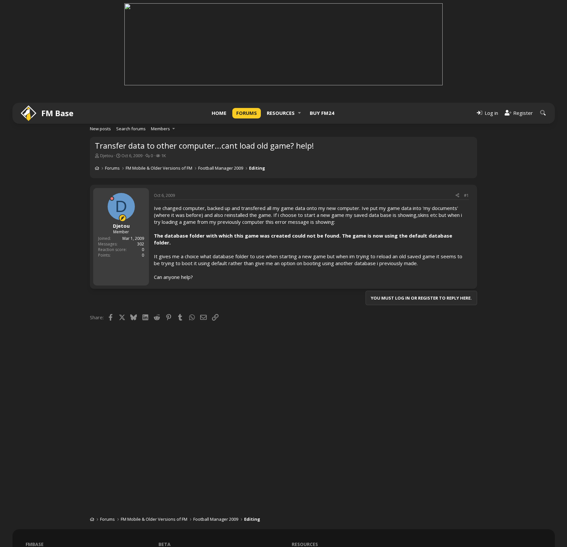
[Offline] (112, 198)
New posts (100, 129)
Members (160, 129)
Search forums (131, 129)
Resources (281, 113)
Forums (246, 113)
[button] (299, 113)
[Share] (457, 196)
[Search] (543, 113)
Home (219, 113)
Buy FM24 (322, 113)
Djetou (106, 155)
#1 (466, 195)
